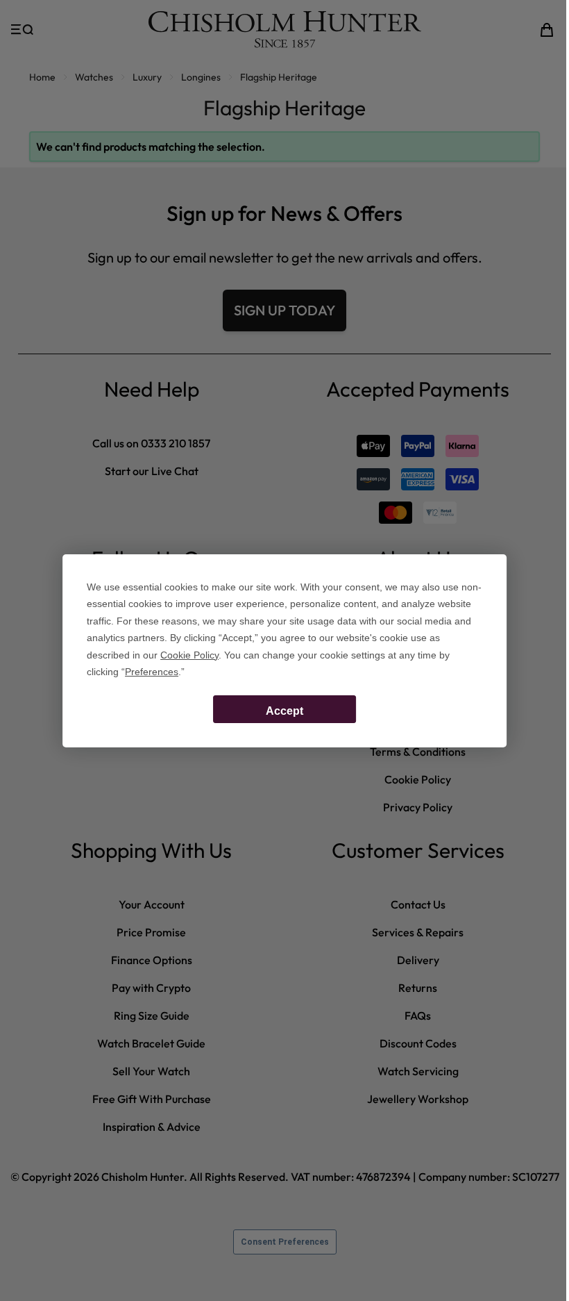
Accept (284, 711)
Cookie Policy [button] (189, 655)
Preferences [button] (151, 671)
